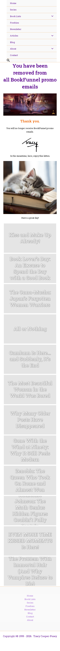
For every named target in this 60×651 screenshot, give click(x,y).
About (30, 620)
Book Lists (30, 599)
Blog (30, 613)
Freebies (30, 606)
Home (30, 595)
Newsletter (30, 609)
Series (30, 602)
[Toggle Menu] (51, 16)
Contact (30, 616)
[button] (32, 60)
